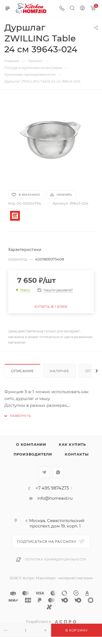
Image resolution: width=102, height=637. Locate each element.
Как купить (72, 444)
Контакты (76, 454)
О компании (31, 444)
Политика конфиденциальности (55, 559)
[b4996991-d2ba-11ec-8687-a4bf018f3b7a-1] (51, 139)
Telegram (44, 472)
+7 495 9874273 (52, 488)
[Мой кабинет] (82, 8)
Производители (33, 454)
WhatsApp (58, 472)
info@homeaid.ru (55, 498)
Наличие (59, 371)
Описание (22, 371)
